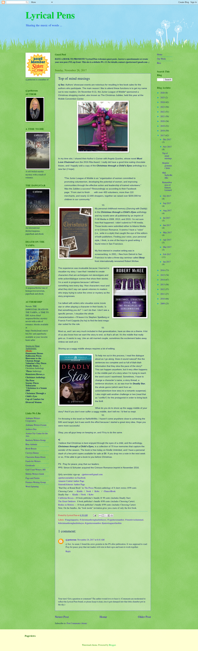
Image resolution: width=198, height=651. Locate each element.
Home (103, 617)
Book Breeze (31, 448)
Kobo (97, 491)
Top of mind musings (167, 156)
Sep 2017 (167, 203)
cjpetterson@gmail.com (92, 474)
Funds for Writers (33, 461)
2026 (162, 92)
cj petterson (71, 539)
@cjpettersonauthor (115, 519)
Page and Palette (33, 478)
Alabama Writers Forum (36, 424)
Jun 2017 (167, 225)
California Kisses (65, 497)
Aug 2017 (167, 210)
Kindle (80, 491)
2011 (162, 293)
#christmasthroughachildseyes (71, 523)
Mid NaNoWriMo (167, 175)
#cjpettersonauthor (93, 523)
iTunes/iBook (110, 491)
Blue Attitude (31, 444)
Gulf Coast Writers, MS (36, 469)
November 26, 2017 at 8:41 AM (90, 539)
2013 (162, 284)
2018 (162, 130)
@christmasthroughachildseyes (93, 519)
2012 (162, 289)
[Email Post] (94, 515)
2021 (162, 116)
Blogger (112, 644)
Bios (159, 62)
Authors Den (31, 429)
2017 (162, 135)
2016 (162, 270)
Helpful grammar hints (167, 165)
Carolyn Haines (32, 452)
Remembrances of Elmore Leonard (167, 186)
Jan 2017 (167, 261)
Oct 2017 (167, 195)
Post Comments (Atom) (77, 623)
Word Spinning (32, 486)
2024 (162, 102)
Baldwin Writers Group (36, 440)
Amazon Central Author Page (71, 481)
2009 (162, 303)
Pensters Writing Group (36, 482)
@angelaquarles (72, 519)
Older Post (144, 617)
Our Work (161, 58)
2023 (162, 106)
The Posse (89, 487)
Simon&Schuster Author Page (71, 484)
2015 (162, 274)
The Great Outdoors (67, 501)
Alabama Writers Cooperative (33, 419)
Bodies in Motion (66, 504)
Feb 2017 (167, 254)
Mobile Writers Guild (35, 473)
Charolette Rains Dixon (35, 457)
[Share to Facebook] (108, 515)
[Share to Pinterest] (111, 515)
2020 (162, 121)
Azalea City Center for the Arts (37, 434)
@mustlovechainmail (134, 519)
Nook (88, 491)
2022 (162, 111)
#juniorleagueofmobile (112, 523)
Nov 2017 (167, 146)
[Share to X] (106, 515)
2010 (162, 298)
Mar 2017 (167, 246)
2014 (162, 279)
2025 (162, 97)
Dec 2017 (167, 139)
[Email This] (100, 515)
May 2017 (167, 232)
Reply (68, 551)
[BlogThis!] (103, 515)
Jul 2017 (166, 217)
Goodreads (30, 465)
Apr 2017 (167, 239)
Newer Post (62, 617)
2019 (162, 125)
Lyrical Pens (50, 15)
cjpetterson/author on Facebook (72, 477)
